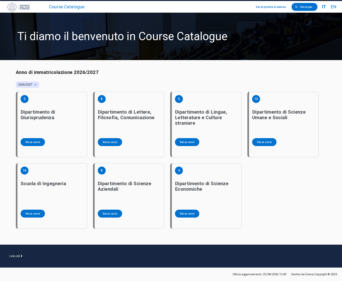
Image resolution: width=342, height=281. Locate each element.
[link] (26, 6)
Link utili (15, 256)
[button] (27, 84)
